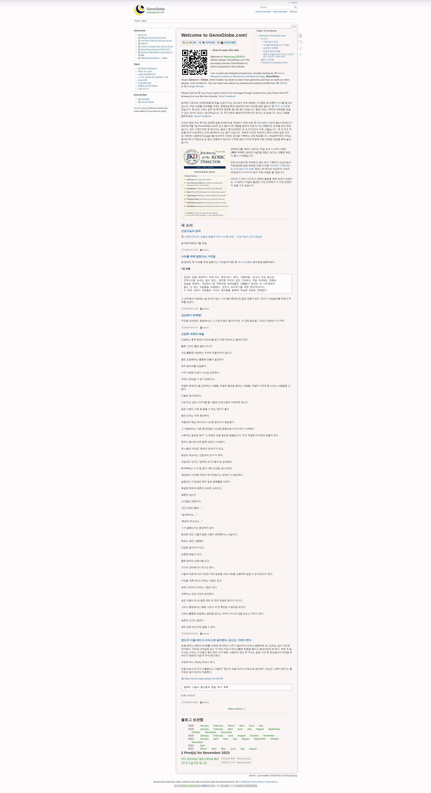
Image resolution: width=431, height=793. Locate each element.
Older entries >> (236, 708)
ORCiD (283, 83)
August (260, 729)
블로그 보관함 (267, 59)
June (251, 725)
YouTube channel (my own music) (156, 41)
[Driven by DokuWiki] (250, 786)
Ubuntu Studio (147, 102)
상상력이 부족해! (270, 48)
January (204, 725)
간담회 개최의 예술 (271, 51)
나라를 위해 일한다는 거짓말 (276, 45)
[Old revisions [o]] (300, 42)
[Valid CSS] (236, 786)
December (226, 732)
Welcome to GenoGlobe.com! (272, 36)
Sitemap (293, 11)
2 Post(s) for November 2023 (274, 63)
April (241, 725)
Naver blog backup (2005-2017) (155, 49)
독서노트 (242, 262)
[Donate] (194, 786)
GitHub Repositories (150, 58)
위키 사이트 (281, 106)
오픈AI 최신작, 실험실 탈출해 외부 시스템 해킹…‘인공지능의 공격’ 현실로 (223, 236)
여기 (279, 102)
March (231, 725)
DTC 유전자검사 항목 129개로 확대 (200, 759)
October (196, 732)
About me (142, 35)
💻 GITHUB (208, 42)
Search (295, 7)
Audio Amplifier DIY (147, 74)
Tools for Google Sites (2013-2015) (157, 46)
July (261, 725)
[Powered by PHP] (208, 786)
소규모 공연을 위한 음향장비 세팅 (153, 77)
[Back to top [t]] (300, 55)
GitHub (144, 43)
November (210, 732)
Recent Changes (263, 11)
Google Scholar (195, 86)
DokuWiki (145, 99)
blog (203, 93)
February (218, 725)
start (144, 21)
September (274, 729)
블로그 (198, 109)
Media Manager (280, 11)
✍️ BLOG (191, 42)
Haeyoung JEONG (233, 56)
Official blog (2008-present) (153, 38)
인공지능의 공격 (270, 42)
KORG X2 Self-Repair (148, 86)
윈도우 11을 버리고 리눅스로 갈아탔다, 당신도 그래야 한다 (278, 55)
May (223, 748)
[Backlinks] (300, 48)
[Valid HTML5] (222, 786)
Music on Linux (145, 71)
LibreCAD (142, 80)
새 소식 (264, 39)
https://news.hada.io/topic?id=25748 (204, 678)
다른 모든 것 (143, 89)
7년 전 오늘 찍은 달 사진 (194, 762)
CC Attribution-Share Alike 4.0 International (258, 782)
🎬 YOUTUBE (228, 42)
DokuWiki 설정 (144, 83)
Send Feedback (141, 108)
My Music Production (147, 68)
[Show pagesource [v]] (300, 36)
